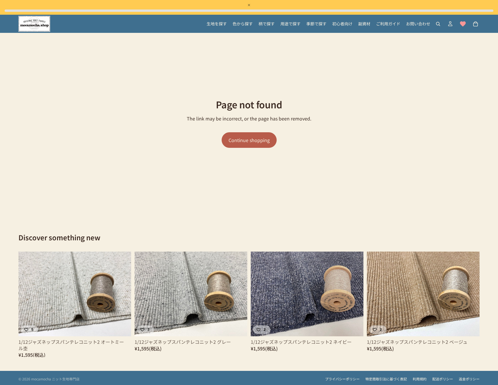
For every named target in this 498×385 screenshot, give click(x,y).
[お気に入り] (462, 24)
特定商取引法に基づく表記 (386, 379)
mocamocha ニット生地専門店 (55, 378)
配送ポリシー (442, 379)
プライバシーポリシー (342, 379)
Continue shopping (249, 140)
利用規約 (420, 379)
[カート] (475, 24)
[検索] (438, 24)
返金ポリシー (469, 379)
